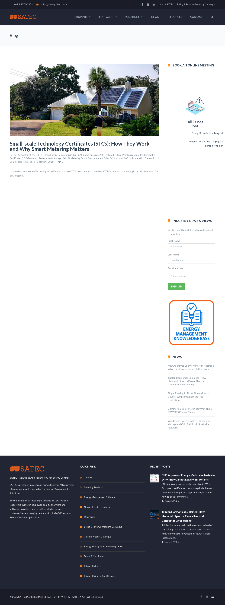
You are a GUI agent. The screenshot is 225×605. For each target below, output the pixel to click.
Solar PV (108, 158)
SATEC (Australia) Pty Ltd (26, 154)
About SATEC (167, 4)
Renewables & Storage (50, 158)
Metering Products (93, 487)
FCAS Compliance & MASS (90, 154)
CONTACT (196, 16)
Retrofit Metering (71, 158)
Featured (109, 154)
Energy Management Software (99, 497)
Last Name (173, 254)
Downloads (89, 517)
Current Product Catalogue (97, 536)
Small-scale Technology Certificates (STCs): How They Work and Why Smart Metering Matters (80, 146)
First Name (174, 240)
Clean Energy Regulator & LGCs (60, 154)
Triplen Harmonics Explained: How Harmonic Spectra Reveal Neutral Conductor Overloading (187, 381)
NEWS (155, 16)
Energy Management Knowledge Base (103, 546)
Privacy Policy (91, 566)
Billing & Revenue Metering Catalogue (196, 4)
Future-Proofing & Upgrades (129, 154)
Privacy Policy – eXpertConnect (100, 576)
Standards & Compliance (125, 158)
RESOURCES (174, 16)
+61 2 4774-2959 (23, 4)
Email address (175, 268)
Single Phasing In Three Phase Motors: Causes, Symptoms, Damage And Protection (188, 396)
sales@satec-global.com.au (54, 4)
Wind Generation (147, 158)
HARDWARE (80, 16)
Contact (88, 477)
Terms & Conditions (94, 556)
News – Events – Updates (97, 507)
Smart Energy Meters (92, 158)
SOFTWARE (106, 16)
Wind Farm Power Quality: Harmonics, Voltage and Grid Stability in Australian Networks (189, 424)
